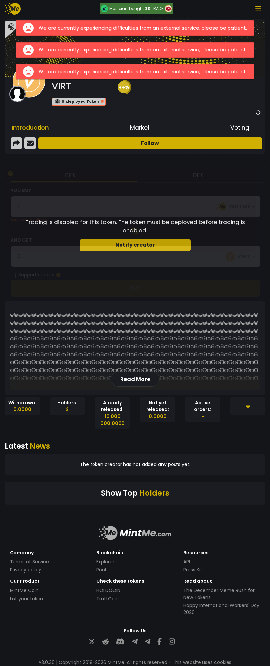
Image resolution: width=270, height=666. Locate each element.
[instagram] (172, 642)
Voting (239, 128)
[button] (124, 87)
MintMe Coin (24, 590)
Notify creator (135, 245)
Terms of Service (29, 561)
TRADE (157, 8)
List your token (26, 598)
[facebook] (159, 642)
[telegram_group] (135, 642)
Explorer (105, 561)
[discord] (120, 642)
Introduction (30, 128)
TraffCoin (107, 598)
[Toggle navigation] (258, 8)
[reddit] (105, 642)
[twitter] (91, 642)
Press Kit (192, 569)
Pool (101, 569)
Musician (118, 8)
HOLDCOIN (108, 590)
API (186, 561)
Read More (135, 379)
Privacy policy (25, 569)
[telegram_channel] (147, 642)
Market (140, 128)
